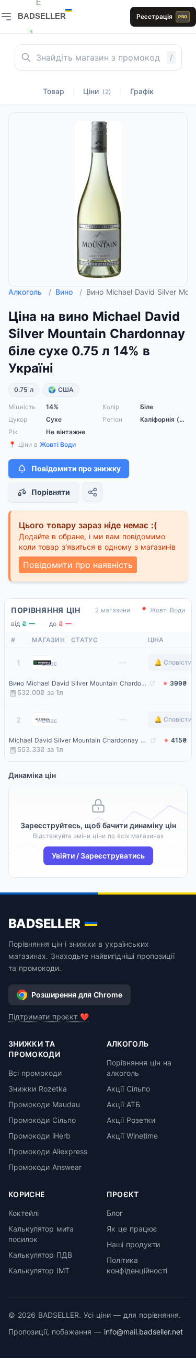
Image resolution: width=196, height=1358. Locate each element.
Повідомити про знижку (76, 468)
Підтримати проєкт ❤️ (48, 1016)
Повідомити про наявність (78, 565)
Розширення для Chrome (76, 994)
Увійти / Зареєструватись (98, 855)
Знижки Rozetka (37, 1088)
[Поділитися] (92, 492)
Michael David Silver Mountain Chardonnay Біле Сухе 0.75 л (78, 740)
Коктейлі (23, 1213)
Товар (53, 91)
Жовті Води (58, 444)
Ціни (97, 91)
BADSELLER (44, 923)
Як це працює (132, 1228)
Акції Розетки (131, 1120)
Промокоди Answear (45, 1167)
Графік (142, 91)
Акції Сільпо (128, 1088)
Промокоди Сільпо (42, 1120)
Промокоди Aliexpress (47, 1151)
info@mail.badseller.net (143, 1331)
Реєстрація (161, 16)
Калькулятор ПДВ (40, 1254)
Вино (68, 291)
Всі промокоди (35, 1073)
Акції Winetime (132, 1135)
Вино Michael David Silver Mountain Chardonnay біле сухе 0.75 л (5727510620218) (78, 683)
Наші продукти (133, 1244)
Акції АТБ (123, 1104)
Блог (115, 1213)
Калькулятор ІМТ (39, 1270)
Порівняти (50, 492)
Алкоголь (29, 291)
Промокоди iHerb (39, 1135)
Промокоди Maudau (44, 1104)
